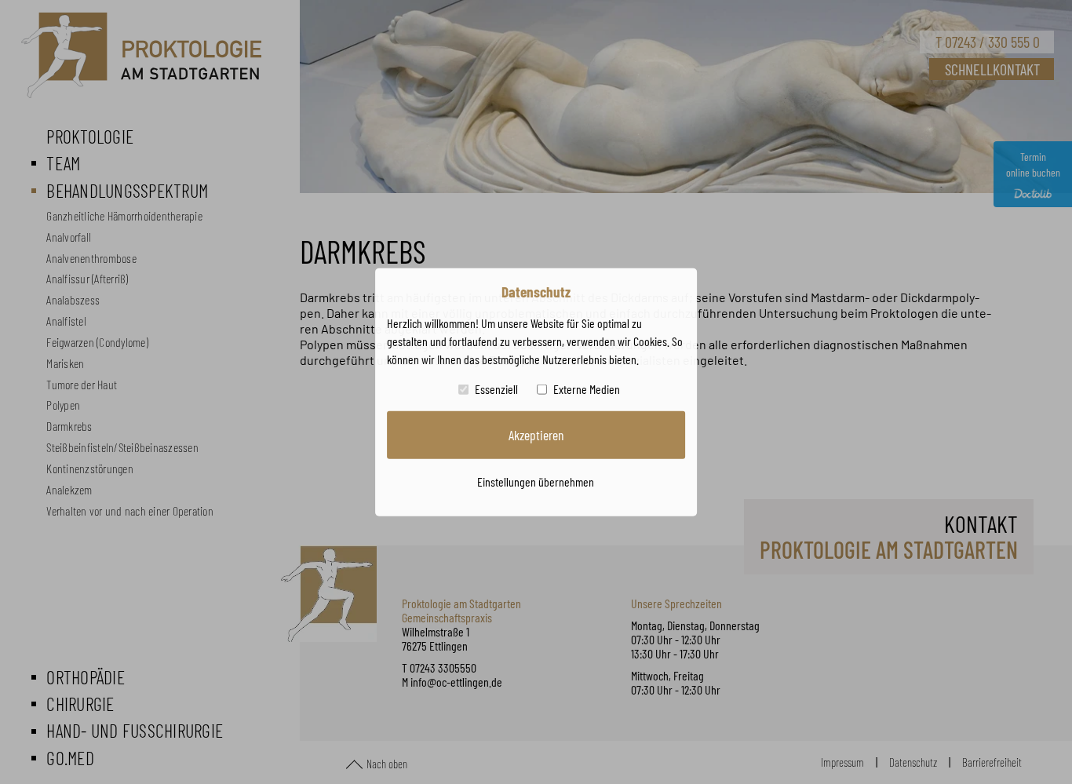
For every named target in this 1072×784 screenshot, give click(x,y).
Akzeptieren (536, 434)
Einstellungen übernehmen (535, 480)
